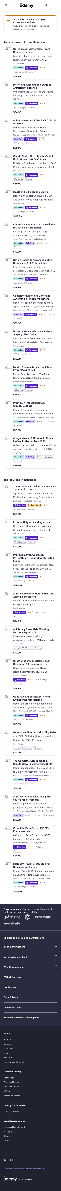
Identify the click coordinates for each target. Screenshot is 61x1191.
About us (8, 1039)
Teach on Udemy (11, 1082)
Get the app (9, 1077)
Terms (6, 1140)
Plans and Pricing (11, 1086)
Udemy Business (40, 909)
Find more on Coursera (14, 1062)
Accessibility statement (14, 1127)
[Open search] (46, 5)
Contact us (8, 1048)
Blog (6, 1053)
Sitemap (7, 1136)
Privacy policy (10, 1131)
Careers (7, 1044)
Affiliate (7, 1091)
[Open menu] (6, 5)
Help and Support (12, 1095)
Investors (8, 1057)
